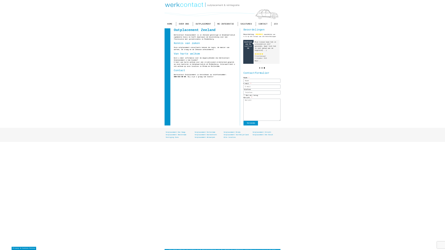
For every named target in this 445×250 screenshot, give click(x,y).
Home (169, 24)
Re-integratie (225, 24)
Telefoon (247, 89)
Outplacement (203, 24)
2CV (276, 24)
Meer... (258, 61)
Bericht (247, 97)
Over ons (184, 24)
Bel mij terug (252, 95)
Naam (245, 78)
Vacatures (246, 24)
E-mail (246, 83)
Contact (263, 24)
